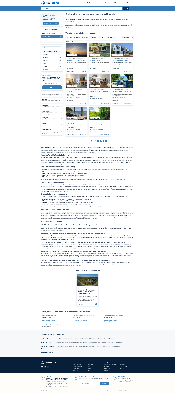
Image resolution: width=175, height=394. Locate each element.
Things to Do (76, 368)
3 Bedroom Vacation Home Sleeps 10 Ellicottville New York (69, 342)
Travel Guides (108, 2)
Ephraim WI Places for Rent (80, 320)
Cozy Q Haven (71, 91)
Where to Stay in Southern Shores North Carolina (84, 352)
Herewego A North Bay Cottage (122, 91)
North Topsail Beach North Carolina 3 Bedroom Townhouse (110, 352)
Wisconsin (83, 17)
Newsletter (75, 370)
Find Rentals (68, 17)
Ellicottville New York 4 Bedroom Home (91, 342)
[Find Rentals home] (50, 3)
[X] (48, 367)
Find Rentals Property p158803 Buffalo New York (111, 342)
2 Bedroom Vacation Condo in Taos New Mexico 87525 (108, 346)
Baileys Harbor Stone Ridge (120, 60)
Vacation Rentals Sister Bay (49, 315)
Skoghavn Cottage (95, 60)
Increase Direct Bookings (110, 364)
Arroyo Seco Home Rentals (62, 346)
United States (76, 17)
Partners (106, 370)
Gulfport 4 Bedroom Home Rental (81, 338)
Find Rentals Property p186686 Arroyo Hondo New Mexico (81, 346)
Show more (45, 69)
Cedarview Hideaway (96, 124)
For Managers (128, 2)
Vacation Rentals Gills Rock (49, 320)
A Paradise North (71, 124)
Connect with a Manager (50, 23)
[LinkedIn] (45, 367)
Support (122, 368)
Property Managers (77, 366)
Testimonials (107, 366)
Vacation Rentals (91, 2)
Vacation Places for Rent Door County (51, 325)
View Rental (82, 71)
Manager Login (107, 368)
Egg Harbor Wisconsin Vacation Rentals (114, 315)
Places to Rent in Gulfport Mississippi (64, 338)
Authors (90, 370)
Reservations (123, 364)
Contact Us (121, 384)
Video (89, 366)
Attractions (100, 2)
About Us (90, 364)
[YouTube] (42, 367)
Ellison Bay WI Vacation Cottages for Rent (83, 315)
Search (52, 87)
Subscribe (104, 383)
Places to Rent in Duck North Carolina (64, 352)
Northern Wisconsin (92, 17)
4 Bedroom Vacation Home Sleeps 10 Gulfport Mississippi (101, 338)
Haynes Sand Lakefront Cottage (76, 60)
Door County (102, 17)
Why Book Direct (118, 2)
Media (89, 368)
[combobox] (81, 8)
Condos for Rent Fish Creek (111, 320)
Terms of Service (124, 366)
